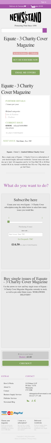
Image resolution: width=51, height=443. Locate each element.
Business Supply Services (12, 394)
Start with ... (25, 231)
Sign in (43, 2)
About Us (7, 387)
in (20, 53)
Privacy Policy (32, 439)
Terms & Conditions (20, 439)
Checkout (26, 363)
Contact (6, 391)
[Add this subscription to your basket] (25, 253)
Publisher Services (10, 398)
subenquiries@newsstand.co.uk (40, 393)
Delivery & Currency (16, 6)
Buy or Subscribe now (25, 59)
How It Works (9, 383)
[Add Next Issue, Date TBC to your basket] (45, 140)
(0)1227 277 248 (35, 396)
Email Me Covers (25, 72)
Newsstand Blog (9, 402)
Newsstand (31, 436)
